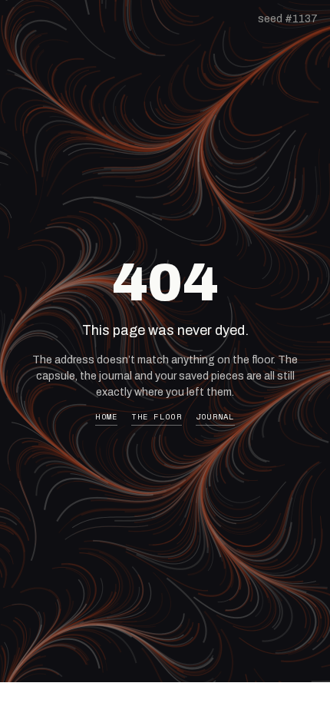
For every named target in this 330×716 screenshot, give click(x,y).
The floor (156, 417)
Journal (215, 417)
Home (106, 417)
